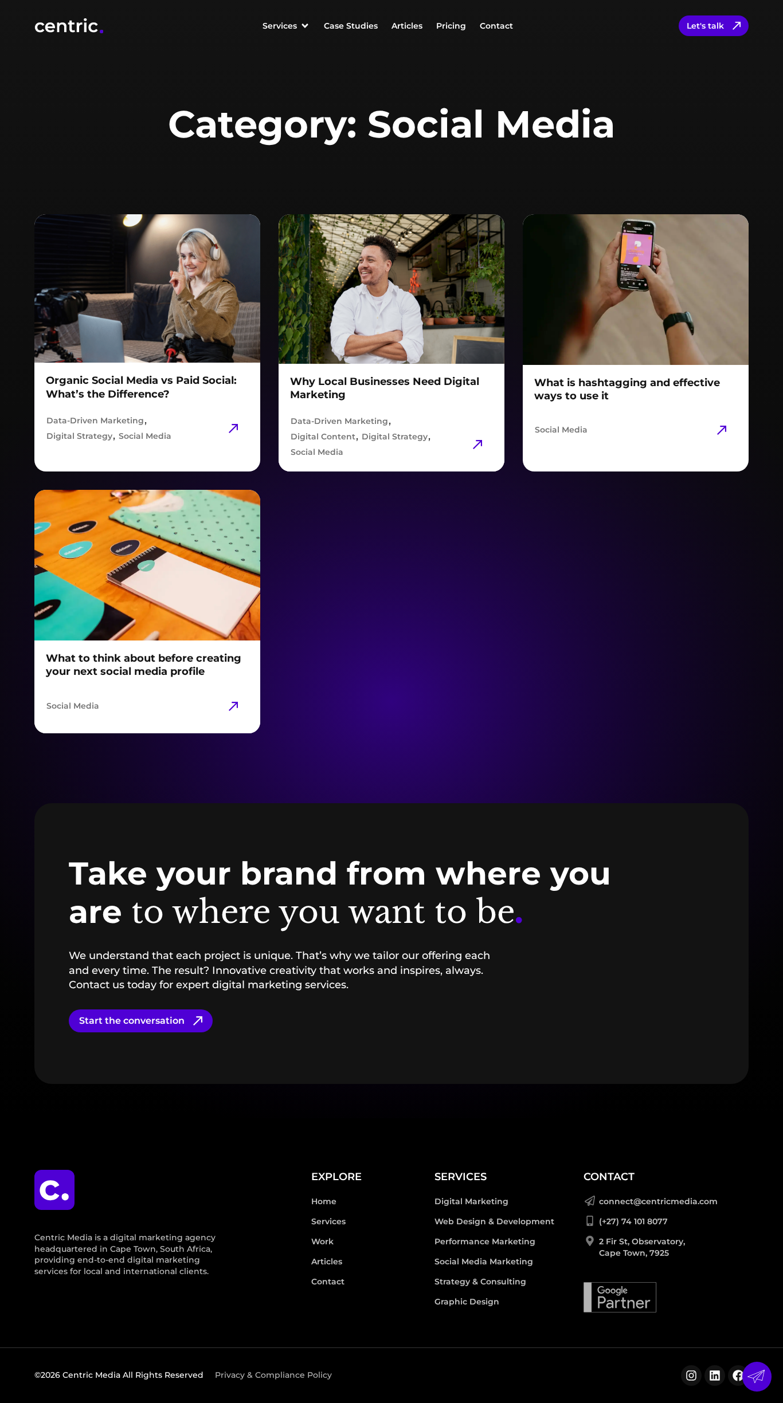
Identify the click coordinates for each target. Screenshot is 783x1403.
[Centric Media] (68, 25)
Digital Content (323, 436)
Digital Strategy (79, 436)
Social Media (145, 436)
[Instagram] (691, 1375)
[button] (286, 26)
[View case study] (233, 428)
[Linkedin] (714, 1375)
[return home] (54, 1190)
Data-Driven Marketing (95, 420)
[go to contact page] (757, 1377)
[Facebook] (738, 1375)
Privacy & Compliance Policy (273, 1375)
